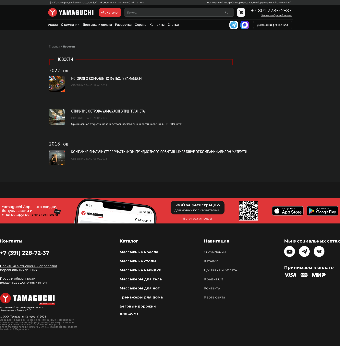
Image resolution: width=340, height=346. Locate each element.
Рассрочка (123, 25)
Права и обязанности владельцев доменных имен (23, 280)
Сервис (140, 25)
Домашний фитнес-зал (272, 25)
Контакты (157, 25)
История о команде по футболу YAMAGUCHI (106, 78)
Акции (53, 25)
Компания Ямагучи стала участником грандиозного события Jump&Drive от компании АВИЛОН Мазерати (159, 151)
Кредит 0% (214, 279)
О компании (70, 25)
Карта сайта (214, 297)
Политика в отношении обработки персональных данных (28, 268)
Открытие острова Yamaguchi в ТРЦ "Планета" (108, 111)
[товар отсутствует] (241, 12)
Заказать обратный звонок (276, 15)
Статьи (173, 25)
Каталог (211, 261)
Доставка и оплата (97, 25)
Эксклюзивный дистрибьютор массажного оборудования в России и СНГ (248, 2)
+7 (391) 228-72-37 (24, 252)
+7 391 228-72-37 (271, 10)
